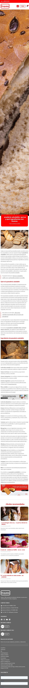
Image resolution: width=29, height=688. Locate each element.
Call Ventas (3, 649)
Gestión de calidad (5, 656)
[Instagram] (4, 619)
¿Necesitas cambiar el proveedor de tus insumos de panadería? (12, 314)
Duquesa (26, 479)
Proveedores (3, 658)
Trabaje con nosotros (5, 659)
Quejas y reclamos (4, 654)
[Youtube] (7, 619)
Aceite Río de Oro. (12, 384)
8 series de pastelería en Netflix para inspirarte (13, 550)
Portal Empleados (4, 653)
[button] (18, 6)
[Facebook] (2, 619)
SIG (1, 651)
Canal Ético (3, 647)
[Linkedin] (9, 619)
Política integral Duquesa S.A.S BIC (8, 663)
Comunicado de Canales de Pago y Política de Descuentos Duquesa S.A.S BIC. (13, 667)
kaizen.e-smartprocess (5, 661)
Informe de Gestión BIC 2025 (7, 665)
